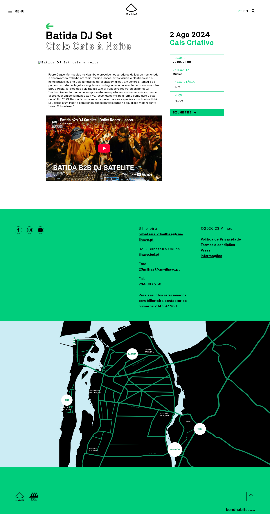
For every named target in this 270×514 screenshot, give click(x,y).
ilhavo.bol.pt (149, 254)
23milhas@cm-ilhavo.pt (159, 269)
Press (205, 250)
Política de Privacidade (221, 239)
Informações (211, 256)
